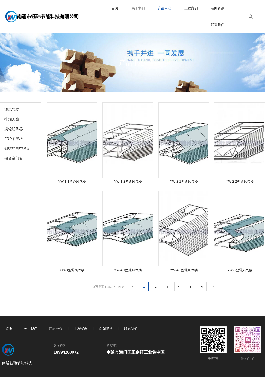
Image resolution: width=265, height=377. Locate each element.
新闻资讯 (217, 8)
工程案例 (191, 8)
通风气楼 (11, 109)
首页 (115, 8)
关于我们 (138, 8)
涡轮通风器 (13, 129)
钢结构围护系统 (17, 148)
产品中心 (164, 8)
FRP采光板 (13, 139)
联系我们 (217, 25)
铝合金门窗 (13, 158)
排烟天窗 (11, 119)
